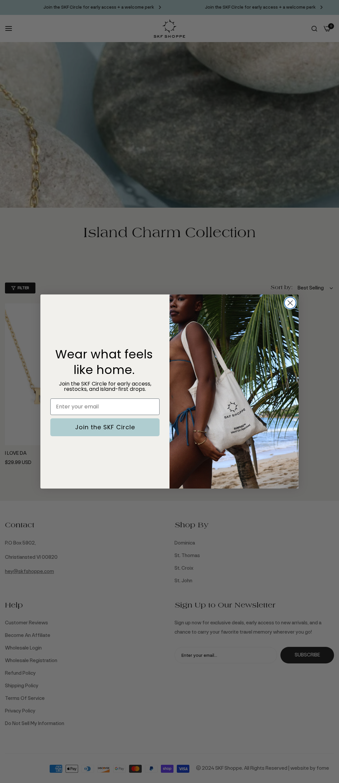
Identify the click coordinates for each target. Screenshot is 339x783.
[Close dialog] (290, 303)
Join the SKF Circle (105, 427)
